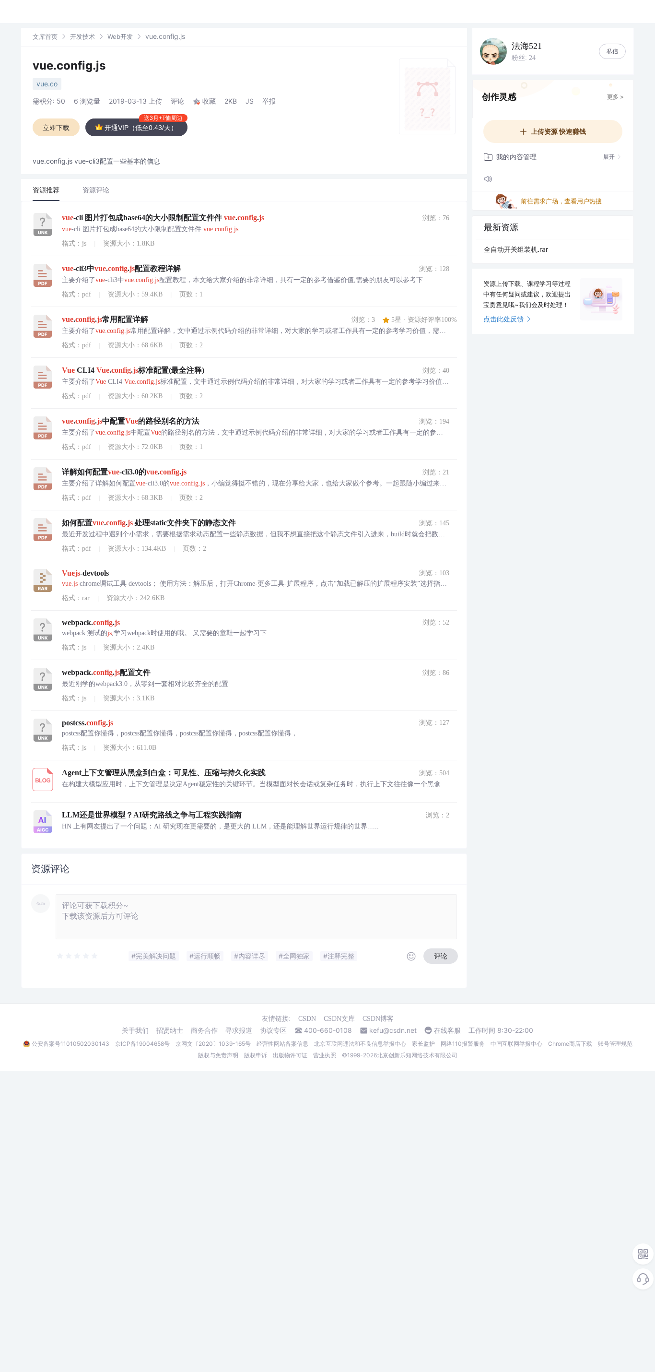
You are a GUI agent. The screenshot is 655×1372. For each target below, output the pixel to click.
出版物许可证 (290, 1055)
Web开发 (120, 36)
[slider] (78, 956)
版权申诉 (255, 1055)
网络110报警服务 (463, 1043)
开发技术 (82, 36)
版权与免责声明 (218, 1055)
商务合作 (204, 1030)
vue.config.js (69, 65)
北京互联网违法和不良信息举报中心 (360, 1043)
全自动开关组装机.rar (516, 249)
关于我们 (135, 1030)
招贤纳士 (169, 1030)
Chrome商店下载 (570, 1043)
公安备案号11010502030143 (70, 1043)
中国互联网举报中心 (516, 1043)
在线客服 (447, 1030)
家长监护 (423, 1043)
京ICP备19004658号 (142, 1043)
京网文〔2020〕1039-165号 (213, 1043)
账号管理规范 (615, 1043)
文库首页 (45, 36)
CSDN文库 (339, 1018)
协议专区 (273, 1030)
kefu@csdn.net (393, 1030)
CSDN (307, 1018)
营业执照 (324, 1055)
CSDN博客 (378, 1018)
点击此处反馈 (503, 319)
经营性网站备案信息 (282, 1043)
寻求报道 (238, 1030)
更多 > (615, 96)
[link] (45, 36)
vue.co (47, 84)
